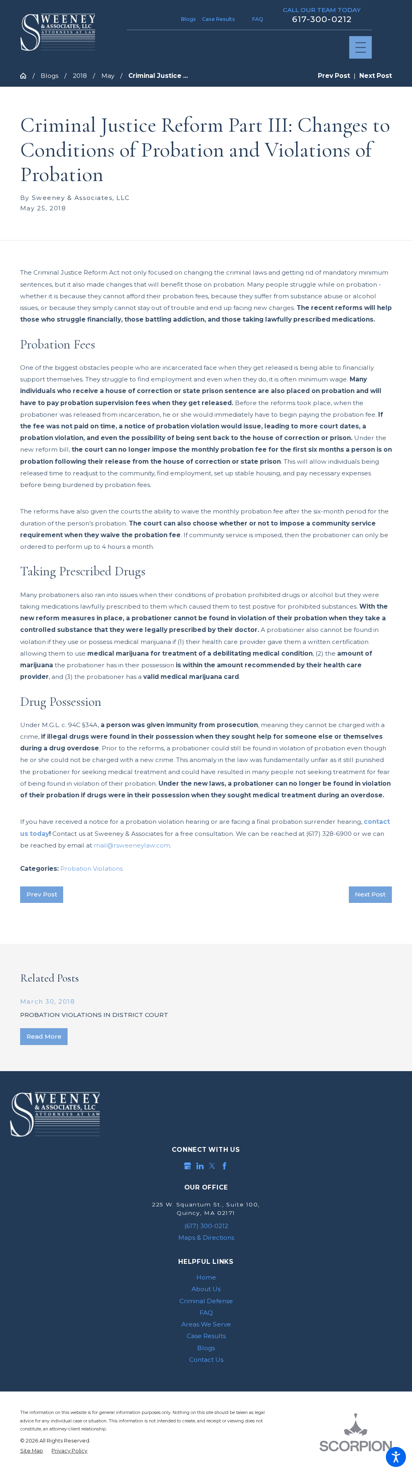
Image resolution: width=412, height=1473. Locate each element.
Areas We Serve (206, 1324)
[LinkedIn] (200, 1165)
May (107, 75)
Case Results (218, 19)
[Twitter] (212, 1165)
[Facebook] (224, 1165)
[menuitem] (206, 1277)
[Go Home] (26, 76)
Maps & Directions (206, 1237)
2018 (80, 75)
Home (206, 1277)
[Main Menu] (360, 47)
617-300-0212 (321, 19)
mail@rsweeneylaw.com (132, 845)
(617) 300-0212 (206, 1226)
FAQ (257, 19)
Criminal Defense (206, 1301)
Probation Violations (91, 868)
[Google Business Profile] (187, 1165)
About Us (206, 1289)
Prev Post (42, 894)
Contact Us (206, 1359)
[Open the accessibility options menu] (396, 1457)
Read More (44, 1036)
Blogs (188, 19)
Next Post (370, 894)
